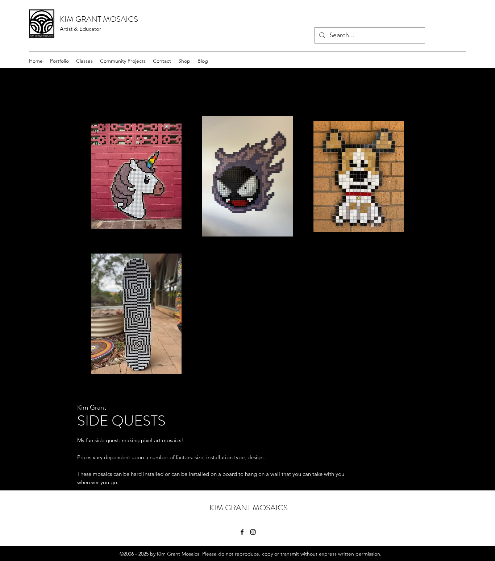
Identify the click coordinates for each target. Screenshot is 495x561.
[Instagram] (253, 532)
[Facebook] (242, 532)
